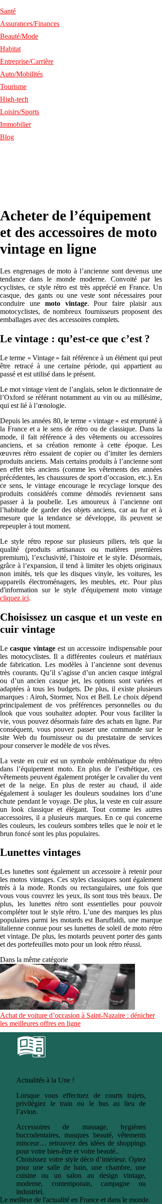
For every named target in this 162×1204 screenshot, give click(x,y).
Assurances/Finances (29, 23)
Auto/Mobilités (21, 74)
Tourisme (13, 86)
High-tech (14, 99)
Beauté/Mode (19, 36)
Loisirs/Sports (19, 112)
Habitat (10, 49)
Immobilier (15, 124)
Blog (7, 137)
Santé (8, 11)
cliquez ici (14, 598)
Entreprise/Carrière (27, 61)
